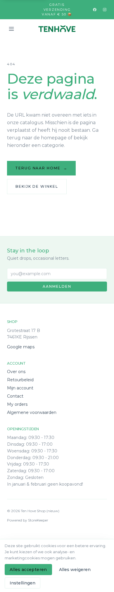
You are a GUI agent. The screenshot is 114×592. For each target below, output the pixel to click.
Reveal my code (57, 563)
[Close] (101, 515)
